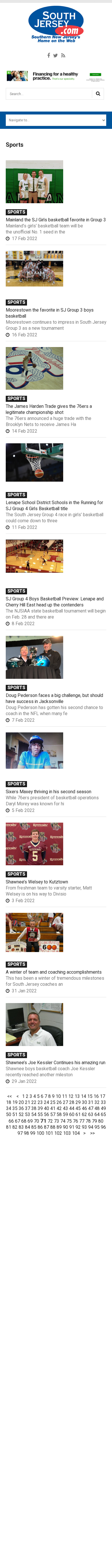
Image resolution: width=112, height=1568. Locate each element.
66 (11, 1121)
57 (52, 1114)
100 (40, 1133)
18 (8, 1102)
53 (27, 1114)
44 (71, 1108)
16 (96, 1096)
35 (15, 1108)
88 (52, 1127)
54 (33, 1114)
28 (71, 1102)
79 (94, 1121)
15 (89, 1096)
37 (27, 1108)
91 (71, 1127)
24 (46, 1102)
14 (83, 1096)
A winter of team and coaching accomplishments (54, 972)
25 (52, 1102)
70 (36, 1121)
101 (49, 1133)
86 (40, 1127)
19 (15, 1102)
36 (21, 1108)
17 (102, 1096)
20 (21, 1102)
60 (71, 1114)
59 (65, 1114)
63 (90, 1114)
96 (103, 1127)
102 (58, 1133)
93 (84, 1127)
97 (20, 1133)
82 (15, 1127)
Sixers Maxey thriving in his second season (48, 791)
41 (52, 1108)
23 (40, 1102)
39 (40, 1108)
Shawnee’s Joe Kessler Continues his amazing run (55, 1062)
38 (33, 1108)
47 (90, 1108)
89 (59, 1127)
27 (65, 1102)
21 (27, 1102)
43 (65, 1108)
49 (103, 1108)
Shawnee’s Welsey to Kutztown (37, 882)
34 (8, 1108)
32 (97, 1102)
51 (15, 1114)
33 (103, 1102)
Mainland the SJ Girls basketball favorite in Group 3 (56, 220)
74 (62, 1121)
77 (81, 1121)
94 (90, 1127)
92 (78, 1127)
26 (59, 1102)
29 (78, 1102)
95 (97, 1127)
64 (97, 1114)
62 (84, 1114)
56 (46, 1114)
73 (56, 1121)
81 (8, 1127)
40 (46, 1108)
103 (67, 1133)
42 (59, 1108)
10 (58, 1096)
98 (26, 1133)
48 (97, 1108)
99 (32, 1133)
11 (64, 1096)
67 (17, 1121)
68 (23, 1121)
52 (21, 1114)
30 (84, 1102)
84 (27, 1127)
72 (50, 1121)
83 (21, 1127)
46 (84, 1108)
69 (30, 1121)
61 (78, 1114)
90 (65, 1127)
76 (75, 1121)
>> (92, 1133)
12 (71, 1096)
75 (69, 1121)
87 (46, 1127)
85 (33, 1127)
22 (33, 1102)
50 (8, 1114)
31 (90, 1102)
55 (40, 1114)
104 (76, 1133)
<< (9, 1096)
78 (88, 1121)
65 (103, 1114)
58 (59, 1114)
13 (77, 1096)
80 (100, 1121)
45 (78, 1108)
